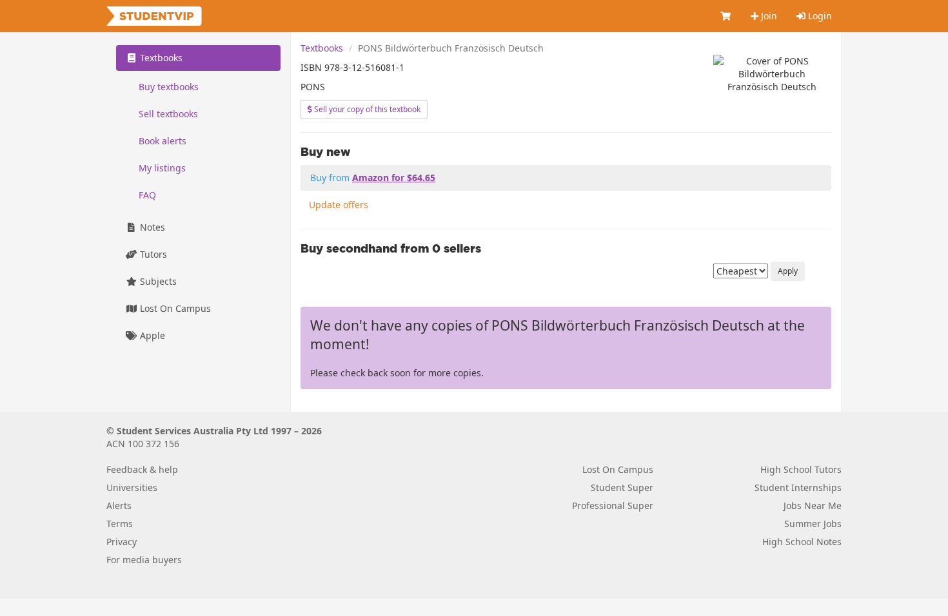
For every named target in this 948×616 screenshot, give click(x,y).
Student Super (622, 487)
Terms (119, 523)
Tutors (152, 254)
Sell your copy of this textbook (366, 109)
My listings (162, 168)
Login (818, 16)
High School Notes (802, 541)
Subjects (157, 281)
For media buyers (144, 559)
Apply (788, 270)
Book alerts (162, 141)
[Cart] (726, 16)
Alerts (119, 505)
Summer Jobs (813, 523)
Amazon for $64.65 (393, 177)
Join (767, 16)
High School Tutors (801, 469)
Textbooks (322, 48)
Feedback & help (142, 469)
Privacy (121, 541)
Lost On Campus (174, 308)
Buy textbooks (169, 87)
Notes (151, 227)
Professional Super (612, 505)
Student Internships (798, 487)
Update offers (338, 204)
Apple (151, 335)
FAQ (147, 195)
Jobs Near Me (813, 505)
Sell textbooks (168, 114)
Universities (131, 487)
